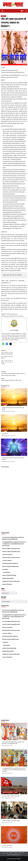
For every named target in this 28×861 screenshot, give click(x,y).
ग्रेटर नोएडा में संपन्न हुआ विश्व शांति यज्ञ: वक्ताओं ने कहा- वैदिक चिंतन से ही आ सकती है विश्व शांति (13, 538)
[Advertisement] (14, 516)
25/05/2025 (13, 435)
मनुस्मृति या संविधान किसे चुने (7, 578)
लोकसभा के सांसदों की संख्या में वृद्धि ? (9, 575)
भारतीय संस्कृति (11, 852)
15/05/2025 (13, 461)
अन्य (20, 854)
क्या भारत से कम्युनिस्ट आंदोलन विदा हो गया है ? (11, 548)
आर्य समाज (4, 841)
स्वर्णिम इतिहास (15, 852)
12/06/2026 (13, 798)
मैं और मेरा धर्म (5, 433)
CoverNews (11, 858)
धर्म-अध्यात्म (3, 16)
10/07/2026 (10, 745)
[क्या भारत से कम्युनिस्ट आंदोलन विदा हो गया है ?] (14, 785)
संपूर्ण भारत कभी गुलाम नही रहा (15, 854)
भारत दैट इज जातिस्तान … (7, 560)
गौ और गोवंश (8, 854)
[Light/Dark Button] (22, 11)
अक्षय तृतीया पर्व (5, 569)
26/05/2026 (10, 822)
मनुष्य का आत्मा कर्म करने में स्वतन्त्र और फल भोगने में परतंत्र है (7, 362)
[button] (2, 11)
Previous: (13, 373)
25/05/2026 (10, 847)
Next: (11, 379)
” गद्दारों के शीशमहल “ (6, 572)
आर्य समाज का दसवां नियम (7, 554)
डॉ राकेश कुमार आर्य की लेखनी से (8, 792)
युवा (3, 817)
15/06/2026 (10, 773)
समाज (23, 852)
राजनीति (16, 792)
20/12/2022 (11, 29)
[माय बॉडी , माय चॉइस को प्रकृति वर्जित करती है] (14, 810)
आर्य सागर (4, 822)
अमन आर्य (4, 745)
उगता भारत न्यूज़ (5, 738)
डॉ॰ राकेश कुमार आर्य (6, 798)
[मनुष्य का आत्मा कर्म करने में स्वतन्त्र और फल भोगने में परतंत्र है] (14, 447)
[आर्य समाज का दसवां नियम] (14, 835)
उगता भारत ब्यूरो (4, 29)
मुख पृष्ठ (4, 852)
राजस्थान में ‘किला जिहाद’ (7, 584)
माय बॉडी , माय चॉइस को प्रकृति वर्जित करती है (11, 551)
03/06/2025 (13, 411)
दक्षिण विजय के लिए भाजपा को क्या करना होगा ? (11, 557)
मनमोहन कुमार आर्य (6, 411)
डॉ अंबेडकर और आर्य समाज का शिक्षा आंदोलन (11, 581)
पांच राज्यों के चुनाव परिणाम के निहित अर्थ (10, 563)
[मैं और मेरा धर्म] (14, 423)
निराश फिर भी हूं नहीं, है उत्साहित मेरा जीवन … (11, 566)
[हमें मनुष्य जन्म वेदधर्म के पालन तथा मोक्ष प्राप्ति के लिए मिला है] (14, 397)
